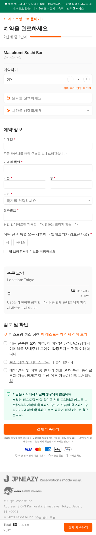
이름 (8, 178)
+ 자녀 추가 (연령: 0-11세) (76, 88)
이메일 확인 (13, 162)
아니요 (20, 242)
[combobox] (48, 110)
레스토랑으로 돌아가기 (26, 19)
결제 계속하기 (48, 429)
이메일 (9, 139)
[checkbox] (5, 251)
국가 (8, 194)
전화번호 (11, 210)
